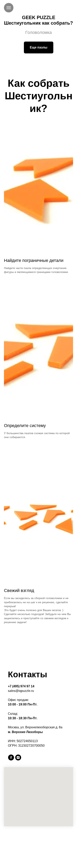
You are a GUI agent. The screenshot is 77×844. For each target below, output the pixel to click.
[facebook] (11, 757)
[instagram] (18, 757)
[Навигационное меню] (9, 7)
